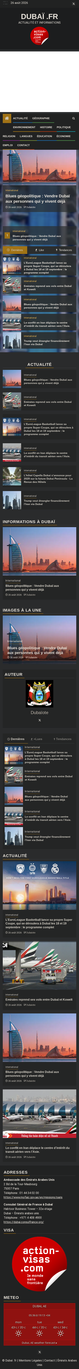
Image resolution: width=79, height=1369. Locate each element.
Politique (64, 127)
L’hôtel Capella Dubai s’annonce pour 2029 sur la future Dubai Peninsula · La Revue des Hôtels (48, 478)
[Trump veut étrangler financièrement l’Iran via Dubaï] (12, 340)
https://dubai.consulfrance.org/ (24, 1222)
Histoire (46, 127)
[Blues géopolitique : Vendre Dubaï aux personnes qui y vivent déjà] (39, 161)
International (19, 231)
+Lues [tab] (38, 739)
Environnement (24, 127)
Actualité (20, 118)
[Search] (73, 118)
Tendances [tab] (65, 250)
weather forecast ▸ (39, 1342)
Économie (64, 136)
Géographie (41, 118)
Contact (23, 145)
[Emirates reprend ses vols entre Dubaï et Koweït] (12, 285)
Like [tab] (41, 250)
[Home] (7, 118)
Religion (9, 136)
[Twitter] (39, 720)
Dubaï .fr (39, 16)
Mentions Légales (30, 1360)
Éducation (44, 136)
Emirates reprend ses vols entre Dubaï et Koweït (39, 999)
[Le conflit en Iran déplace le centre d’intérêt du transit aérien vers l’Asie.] (12, 322)
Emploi (8, 145)
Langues (26, 136)
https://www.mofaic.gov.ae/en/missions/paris (33, 1197)
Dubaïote (30, 207)
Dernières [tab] (16, 250)
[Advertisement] (39, 81)
